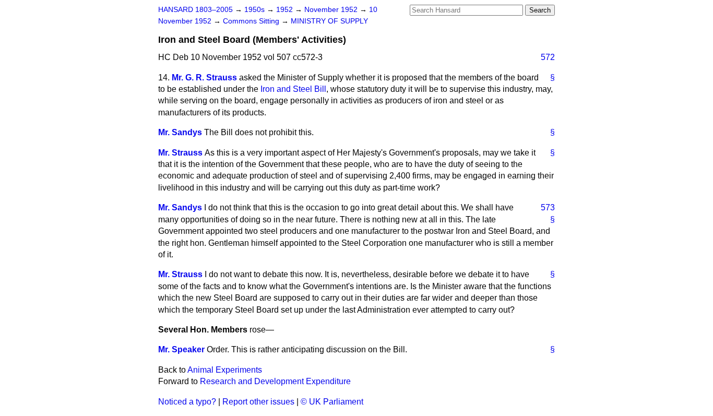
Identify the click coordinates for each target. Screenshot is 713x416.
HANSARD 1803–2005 (195, 10)
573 (548, 207)
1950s (255, 10)
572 (548, 57)
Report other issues (258, 401)
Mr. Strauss (180, 152)
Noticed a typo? (187, 401)
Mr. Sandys (180, 132)
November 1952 (332, 10)
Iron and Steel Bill (293, 89)
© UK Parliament (332, 401)
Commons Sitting (252, 21)
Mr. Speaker (181, 349)
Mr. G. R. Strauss (204, 77)
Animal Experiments (224, 369)
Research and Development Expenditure (275, 381)
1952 (285, 10)
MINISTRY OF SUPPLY (329, 21)
